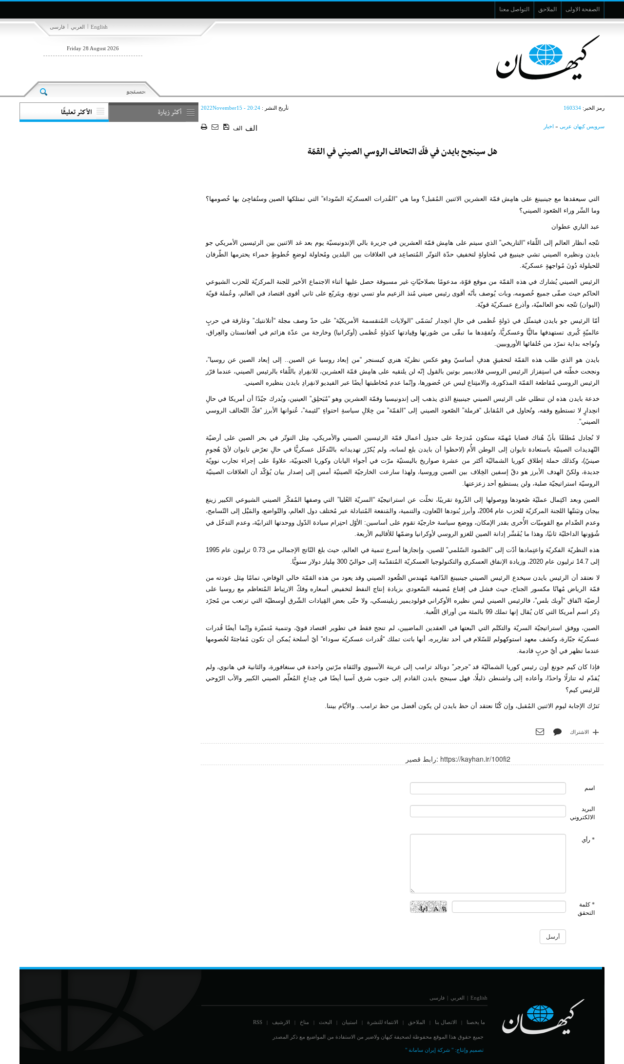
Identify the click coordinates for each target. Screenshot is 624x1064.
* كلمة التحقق (586, 908)
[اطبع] (205, 127)
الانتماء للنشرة (382, 1022)
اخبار (549, 126)
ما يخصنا (476, 1022)
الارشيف (281, 1022)
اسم (590, 788)
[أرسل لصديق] (216, 127)
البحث (325, 1022)
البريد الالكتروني (582, 813)
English (99, 27)
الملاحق (416, 1022)
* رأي (588, 839)
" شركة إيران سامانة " (429, 1050)
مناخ (304, 1022)
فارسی (57, 27)
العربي (78, 27)
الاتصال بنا (446, 1022)
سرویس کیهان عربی (582, 126)
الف (237, 128)
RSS (257, 1022)
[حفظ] (227, 127)
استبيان (349, 1022)
